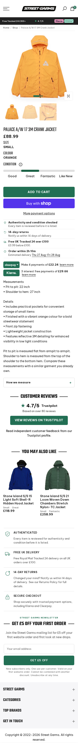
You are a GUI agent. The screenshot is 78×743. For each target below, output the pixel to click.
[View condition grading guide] (20, 164)
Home (6, 27)
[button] (11, 8)
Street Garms (50, 735)
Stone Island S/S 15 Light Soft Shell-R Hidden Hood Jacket (18, 499)
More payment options (39, 213)
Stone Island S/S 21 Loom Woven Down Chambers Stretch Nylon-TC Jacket (54, 501)
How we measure (18, 382)
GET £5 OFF (39, 660)
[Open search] (64, 8)
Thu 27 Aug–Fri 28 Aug (46, 254)
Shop (15, 27)
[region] (39, 66)
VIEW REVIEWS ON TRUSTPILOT (39, 420)
